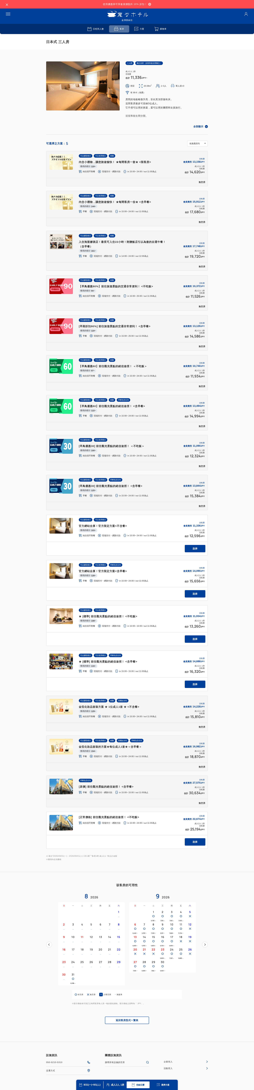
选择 (195, 548)
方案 (142, 29)
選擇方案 (165, 1085)
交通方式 (50, 1070)
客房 (122, 29)
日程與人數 (98, 29)
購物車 (163, 29)
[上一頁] (49, 945)
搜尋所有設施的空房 (115, 1062)
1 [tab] (82, 108)
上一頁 (49, 945)
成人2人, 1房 (117, 1085)
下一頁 (205, 945)
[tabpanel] (83, 85)
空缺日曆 (140, 1085)
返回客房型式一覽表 (127, 1020)
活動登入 (168, 1068)
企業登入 (168, 1062)
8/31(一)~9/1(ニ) (92, 1085)
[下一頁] (205, 945)
